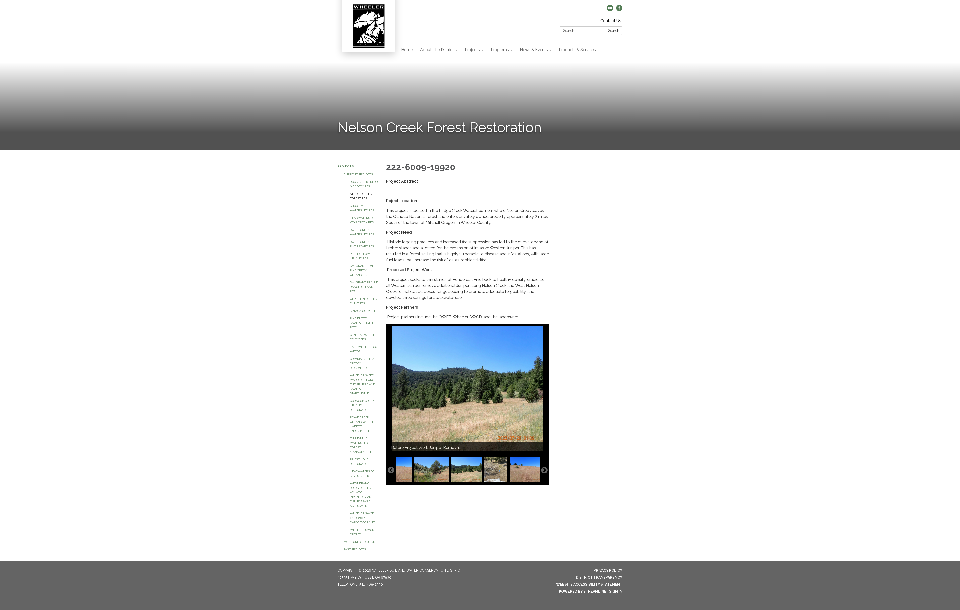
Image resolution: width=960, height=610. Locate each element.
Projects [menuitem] (472, 50)
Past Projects (355, 549)
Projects (346, 166)
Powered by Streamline (582, 592)
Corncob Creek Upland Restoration (362, 405)
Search (613, 31)
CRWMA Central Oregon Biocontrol (363, 363)
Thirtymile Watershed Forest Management (361, 445)
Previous (391, 470)
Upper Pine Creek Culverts (363, 301)
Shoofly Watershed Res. (362, 208)
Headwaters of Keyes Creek (362, 474)
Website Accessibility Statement (589, 584)
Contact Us (610, 20)
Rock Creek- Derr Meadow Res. (364, 184)
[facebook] (619, 10)
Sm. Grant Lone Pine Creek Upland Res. (362, 270)
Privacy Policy (608, 570)
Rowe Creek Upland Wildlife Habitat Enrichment (363, 424)
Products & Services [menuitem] (577, 50)
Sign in (615, 592)
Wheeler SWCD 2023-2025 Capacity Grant (362, 518)
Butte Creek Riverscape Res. (362, 244)
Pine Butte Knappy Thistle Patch (362, 323)
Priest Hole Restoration (360, 462)
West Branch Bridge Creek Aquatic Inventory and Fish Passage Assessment (362, 495)
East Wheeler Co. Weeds (364, 349)
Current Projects (358, 174)
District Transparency (599, 578)
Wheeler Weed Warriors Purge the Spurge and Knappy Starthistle (363, 384)
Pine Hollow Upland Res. (360, 256)
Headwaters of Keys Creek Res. (362, 220)
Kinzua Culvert (363, 311)
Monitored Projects (360, 542)
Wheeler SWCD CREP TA (362, 532)
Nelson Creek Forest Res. (361, 196)
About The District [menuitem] (437, 50)
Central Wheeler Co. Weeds (364, 337)
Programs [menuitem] (500, 50)
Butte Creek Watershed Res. (362, 232)
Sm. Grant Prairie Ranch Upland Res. (364, 287)
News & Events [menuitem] (534, 50)
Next (544, 470)
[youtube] (610, 10)
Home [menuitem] (407, 50)
